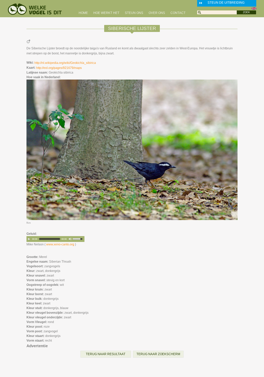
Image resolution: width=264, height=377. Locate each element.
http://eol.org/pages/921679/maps (59, 67)
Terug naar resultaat (105, 354)
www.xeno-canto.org (60, 244)
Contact (178, 13)
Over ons (157, 13)
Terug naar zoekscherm (158, 354)
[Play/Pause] (29, 239)
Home (83, 13)
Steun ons (134, 13)
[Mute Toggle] (70, 239)
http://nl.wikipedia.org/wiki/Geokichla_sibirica (65, 62)
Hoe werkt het (106, 13)
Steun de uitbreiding (226, 2)
